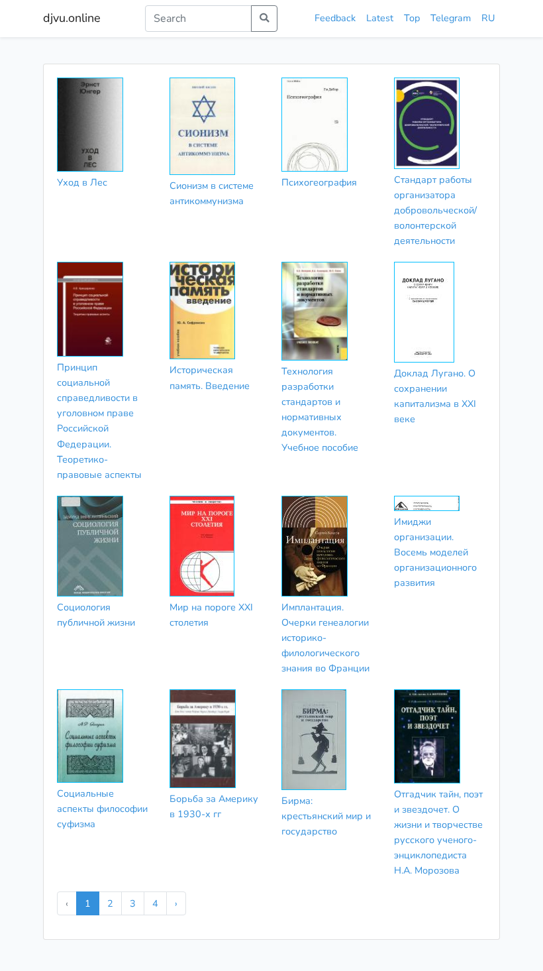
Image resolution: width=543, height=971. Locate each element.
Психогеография (319, 182)
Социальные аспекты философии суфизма (102, 808)
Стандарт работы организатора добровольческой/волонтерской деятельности (435, 210)
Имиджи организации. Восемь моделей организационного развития (435, 552)
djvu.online (72, 18)
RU (488, 18)
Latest (379, 18)
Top (412, 18)
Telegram (450, 18)
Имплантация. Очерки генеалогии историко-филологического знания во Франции (325, 637)
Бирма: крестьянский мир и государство (326, 816)
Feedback (335, 18)
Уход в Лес (82, 182)
